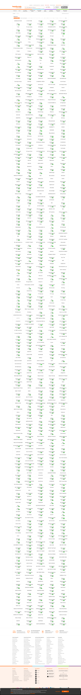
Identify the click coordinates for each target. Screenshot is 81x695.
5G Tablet (59, 654)
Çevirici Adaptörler (49, 654)
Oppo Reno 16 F (60, 657)
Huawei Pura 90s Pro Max (61, 646)
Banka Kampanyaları (26, 679)
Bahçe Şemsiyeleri (49, 657)
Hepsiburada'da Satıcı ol (65, 13)
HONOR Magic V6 (60, 663)
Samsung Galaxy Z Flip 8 (61, 661)
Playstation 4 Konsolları (15, 649)
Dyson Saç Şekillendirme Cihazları (28, 654)
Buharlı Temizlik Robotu (49, 658)
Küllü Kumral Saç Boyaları (38, 640)
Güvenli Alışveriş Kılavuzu (15, 679)
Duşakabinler (14, 662)
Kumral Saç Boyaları (37, 641)
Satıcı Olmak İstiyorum (26, 671)
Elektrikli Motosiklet (14, 641)
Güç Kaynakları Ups (49, 662)
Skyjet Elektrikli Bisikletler (27, 662)
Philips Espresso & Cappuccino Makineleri (29, 646)
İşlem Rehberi (25, 680)
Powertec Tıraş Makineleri (27, 649)
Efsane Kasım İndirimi (60, 644)
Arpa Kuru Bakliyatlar (37, 645)
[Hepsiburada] (16, 6)
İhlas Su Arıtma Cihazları (27, 661)
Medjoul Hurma (37, 644)
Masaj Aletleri (48, 645)
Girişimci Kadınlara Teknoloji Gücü (28, 675)
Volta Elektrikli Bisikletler (27, 644)
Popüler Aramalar (60, 641)
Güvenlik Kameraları (49, 641)
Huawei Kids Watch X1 (61, 645)
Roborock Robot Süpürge (27, 640)
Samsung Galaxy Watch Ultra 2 (62, 662)
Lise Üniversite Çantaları (15, 661)
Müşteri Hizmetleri (14, 674)
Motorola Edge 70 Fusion (61, 653)
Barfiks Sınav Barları (49, 661)
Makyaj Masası (48, 649)
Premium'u (17, 7)
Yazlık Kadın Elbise (37, 657)
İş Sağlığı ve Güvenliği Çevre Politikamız (17, 680)
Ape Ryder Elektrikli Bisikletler (27, 658)
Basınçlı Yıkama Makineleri (50, 644)
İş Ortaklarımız (14, 671)
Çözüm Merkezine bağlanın (63, 670)
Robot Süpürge (14, 653)
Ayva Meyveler (37, 654)
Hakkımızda (13, 670)
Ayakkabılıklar (48, 646)
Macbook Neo (60, 649)
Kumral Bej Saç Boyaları (38, 653)
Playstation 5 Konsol (14, 640)
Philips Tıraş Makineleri (27, 650)
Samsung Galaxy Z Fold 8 (61, 658)
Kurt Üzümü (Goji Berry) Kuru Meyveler (40, 663)
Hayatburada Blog (26, 670)
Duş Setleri (48, 663)
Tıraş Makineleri (49, 640)
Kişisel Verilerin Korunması (15, 676)
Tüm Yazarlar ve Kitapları (61, 640)
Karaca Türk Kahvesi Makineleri (28, 657)
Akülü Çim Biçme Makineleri (38, 661)
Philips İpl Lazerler (26, 641)
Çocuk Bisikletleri (14, 646)
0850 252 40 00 (63, 676)
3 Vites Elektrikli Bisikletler (38, 649)
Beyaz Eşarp (36, 662)
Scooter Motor (14, 645)
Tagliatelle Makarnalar (38, 646)
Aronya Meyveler (37, 650)
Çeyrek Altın (13, 658)
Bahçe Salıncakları (49, 650)
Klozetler (48, 653)
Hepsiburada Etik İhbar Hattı (63, 679)
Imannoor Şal (25, 653)
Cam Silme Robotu (14, 657)
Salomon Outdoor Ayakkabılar (27, 645)
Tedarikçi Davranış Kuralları (27, 674)
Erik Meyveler (37, 658)
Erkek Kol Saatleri (14, 663)
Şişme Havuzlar (14, 654)
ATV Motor (13, 644)
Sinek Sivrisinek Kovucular (15, 650)
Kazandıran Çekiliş (60, 650)
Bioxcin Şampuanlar (26, 663)
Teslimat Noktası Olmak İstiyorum (28, 676)
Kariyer (13, 675)
